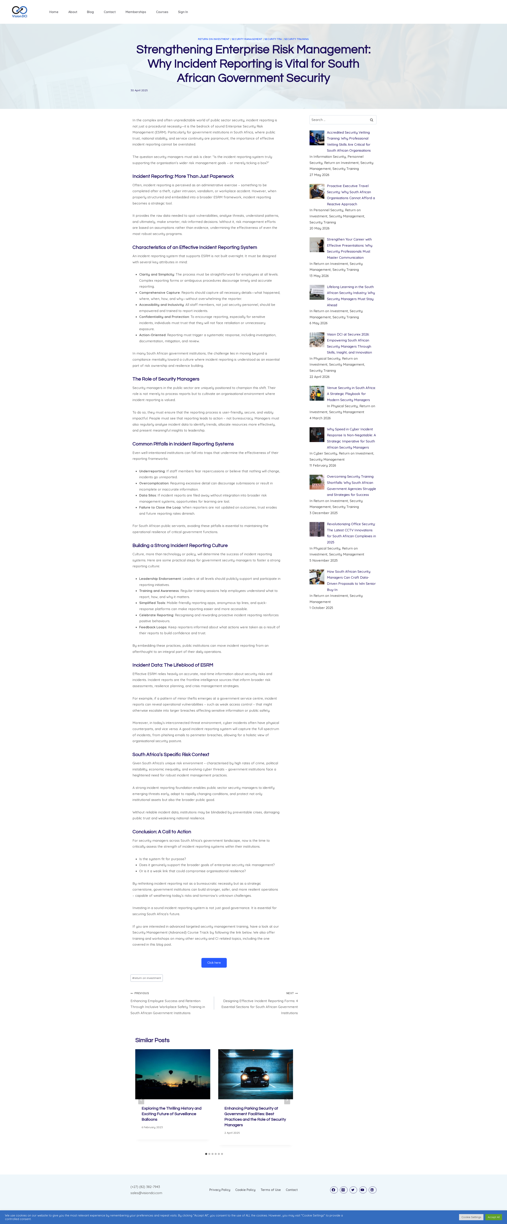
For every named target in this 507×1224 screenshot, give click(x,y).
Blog (90, 12)
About (72, 12)
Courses (162, 12)
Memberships (136, 12)
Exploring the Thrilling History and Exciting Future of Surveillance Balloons (171, 1113)
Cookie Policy (245, 1190)
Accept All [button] (494, 1217)
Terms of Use (271, 1190)
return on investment (146, 978)
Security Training (296, 39)
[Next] (287, 1099)
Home (53, 12)
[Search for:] (343, 120)
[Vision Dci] (19, 12)
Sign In (183, 12)
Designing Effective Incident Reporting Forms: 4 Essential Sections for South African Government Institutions (259, 1003)
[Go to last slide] (141, 1099)
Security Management (247, 39)
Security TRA (273, 39)
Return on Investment (214, 39)
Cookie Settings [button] (471, 1217)
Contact (110, 12)
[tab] (206, 1154)
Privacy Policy (219, 1190)
